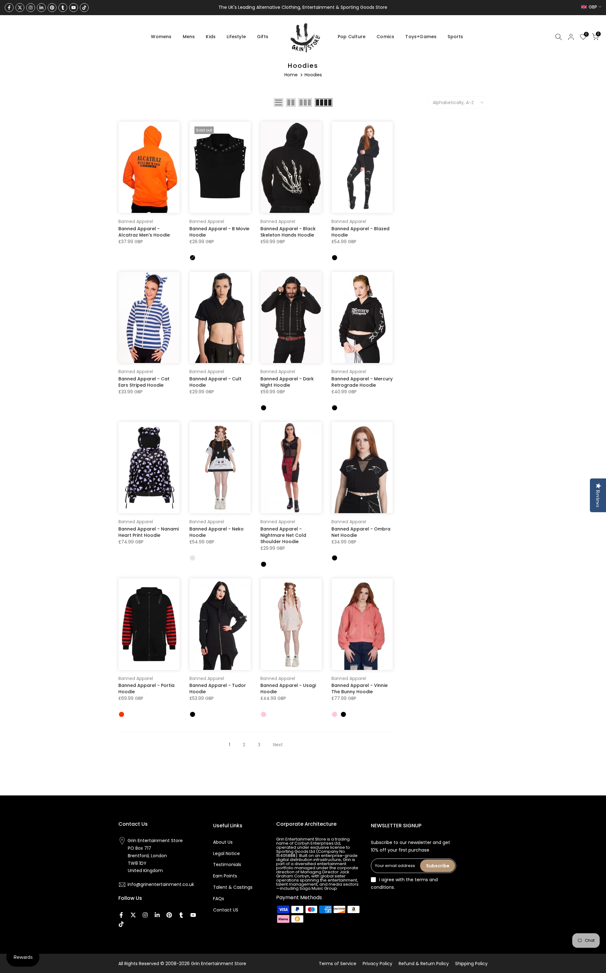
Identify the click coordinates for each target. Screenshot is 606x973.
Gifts (262, 36)
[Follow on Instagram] (30, 7)
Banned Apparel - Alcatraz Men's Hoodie (144, 232)
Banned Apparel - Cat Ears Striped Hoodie (143, 382)
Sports (455, 36)
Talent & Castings (232, 887)
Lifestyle (236, 36)
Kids (211, 36)
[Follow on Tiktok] (84, 7)
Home (291, 75)
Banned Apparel (135, 221)
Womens (161, 36)
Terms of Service (337, 963)
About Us (223, 842)
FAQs (218, 898)
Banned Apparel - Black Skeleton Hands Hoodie (288, 232)
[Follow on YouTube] (73, 7)
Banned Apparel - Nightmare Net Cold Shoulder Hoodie (283, 535)
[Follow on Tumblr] (62, 7)
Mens (189, 36)
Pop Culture (351, 36)
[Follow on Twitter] (19, 7)
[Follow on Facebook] (9, 7)
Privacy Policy (377, 963)
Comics (385, 36)
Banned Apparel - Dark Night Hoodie (287, 382)
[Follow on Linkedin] (41, 7)
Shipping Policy (471, 963)
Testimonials (227, 864)
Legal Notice (226, 853)
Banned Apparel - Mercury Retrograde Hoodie (362, 382)
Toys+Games (421, 36)
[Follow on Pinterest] (52, 7)
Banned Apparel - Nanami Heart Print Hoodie (148, 532)
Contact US (225, 910)
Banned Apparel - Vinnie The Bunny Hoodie (359, 688)
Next (278, 744)
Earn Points (225, 876)
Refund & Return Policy (424, 963)
